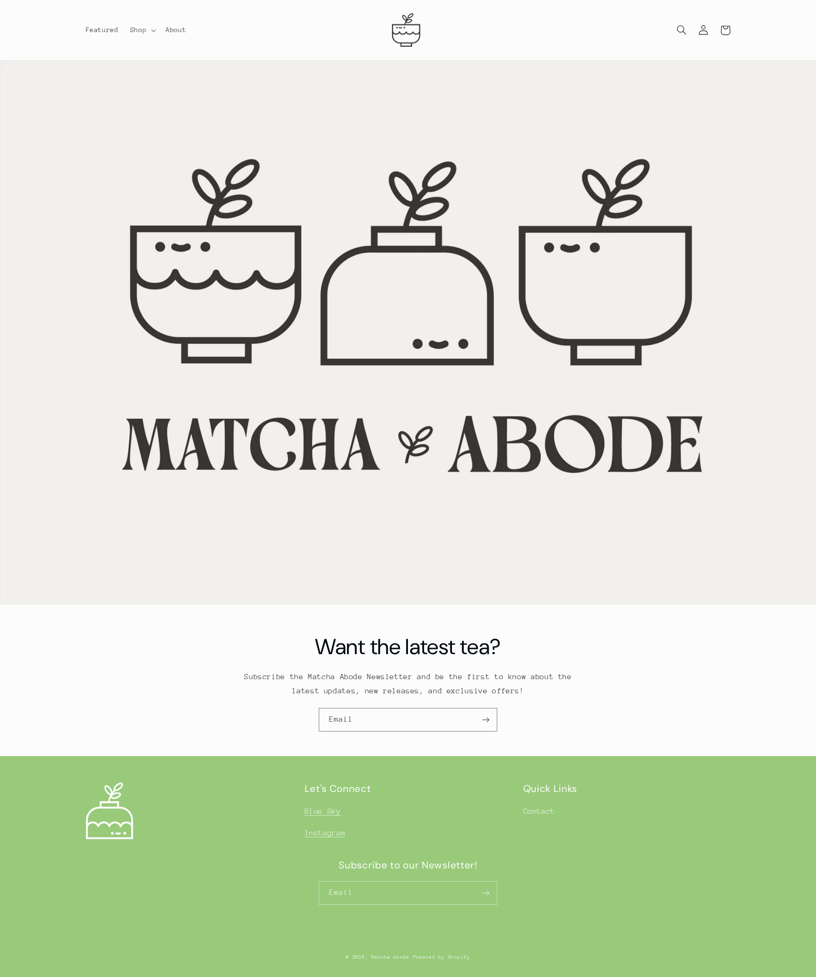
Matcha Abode (390, 957)
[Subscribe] (486, 719)
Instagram (325, 833)
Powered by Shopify (441, 957)
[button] (142, 30)
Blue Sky (323, 811)
